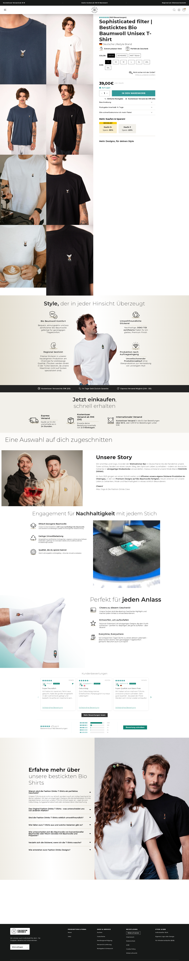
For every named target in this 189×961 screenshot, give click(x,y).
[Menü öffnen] (5, 10)
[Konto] (179, 10)
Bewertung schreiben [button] (135, 727)
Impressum (130, 937)
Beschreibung (105, 102)
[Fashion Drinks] (94, 10)
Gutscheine (101, 936)
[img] (47, 681)
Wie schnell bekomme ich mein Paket (115, 112)
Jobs (69, 936)
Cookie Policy (131, 949)
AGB (127, 945)
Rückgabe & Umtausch (105, 948)
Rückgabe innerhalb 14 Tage (111, 107)
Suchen (99, 932)
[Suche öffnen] (174, 10)
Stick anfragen (20, 947)
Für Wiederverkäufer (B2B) (164, 940)
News (70, 932)
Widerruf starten (133, 933)
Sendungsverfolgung (104, 940)
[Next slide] (150, 697)
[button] (104, 17)
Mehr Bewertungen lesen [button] (94, 715)
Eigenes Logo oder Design (164, 936)
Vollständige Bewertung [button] (52, 708)
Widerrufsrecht (131, 953)
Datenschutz (130, 941)
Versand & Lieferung (104, 944)
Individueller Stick (161, 932)
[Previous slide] (38, 697)
